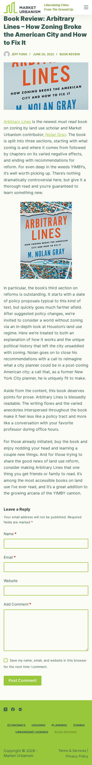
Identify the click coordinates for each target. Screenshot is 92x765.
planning (59, 725)
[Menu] (86, 7)
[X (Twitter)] (5, 709)
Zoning (79, 725)
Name (10, 533)
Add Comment (17, 604)
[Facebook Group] (20, 709)
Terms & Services (72, 750)
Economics (16, 725)
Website (11, 580)
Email (10, 557)
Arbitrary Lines (17, 121)
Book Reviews (65, 732)
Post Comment (23, 680)
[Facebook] (13, 709)
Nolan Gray (55, 134)
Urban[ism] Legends (31, 732)
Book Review (70, 54)
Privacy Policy (77, 756)
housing (38, 725)
